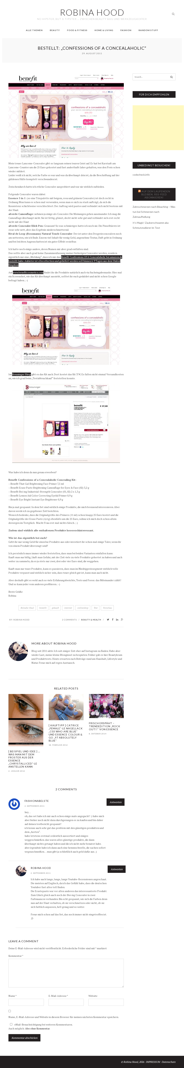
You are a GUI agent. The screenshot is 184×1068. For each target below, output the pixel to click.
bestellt (42, 607)
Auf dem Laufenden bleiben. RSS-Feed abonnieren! (155, 194)
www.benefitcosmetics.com (28, 272)
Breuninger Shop (21, 374)
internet (68, 607)
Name (12, 996)
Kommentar (15, 956)
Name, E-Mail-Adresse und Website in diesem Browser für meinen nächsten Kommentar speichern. (63, 1017)
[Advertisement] (158, 127)
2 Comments (69, 619)
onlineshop (82, 607)
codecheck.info (141, 174)
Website (92, 996)
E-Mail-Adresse (58, 996)
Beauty (55, 30)
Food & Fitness (77, 30)
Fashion (125, 30)
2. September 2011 (35, 806)
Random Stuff (148, 30)
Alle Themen (34, 30)
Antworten (115, 802)
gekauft (55, 607)
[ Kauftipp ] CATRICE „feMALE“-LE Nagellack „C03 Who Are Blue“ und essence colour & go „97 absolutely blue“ (66, 733)
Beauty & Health (91, 619)
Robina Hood (21, 619)
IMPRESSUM (153, 1062)
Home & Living (104, 30)
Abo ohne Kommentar (37, 1028)
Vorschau (107, 607)
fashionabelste (37, 800)
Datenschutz (169, 1062)
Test (95, 607)
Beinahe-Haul (27, 607)
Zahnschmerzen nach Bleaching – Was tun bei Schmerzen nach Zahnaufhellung (154, 211)
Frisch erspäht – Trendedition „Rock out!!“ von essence (104, 726)
